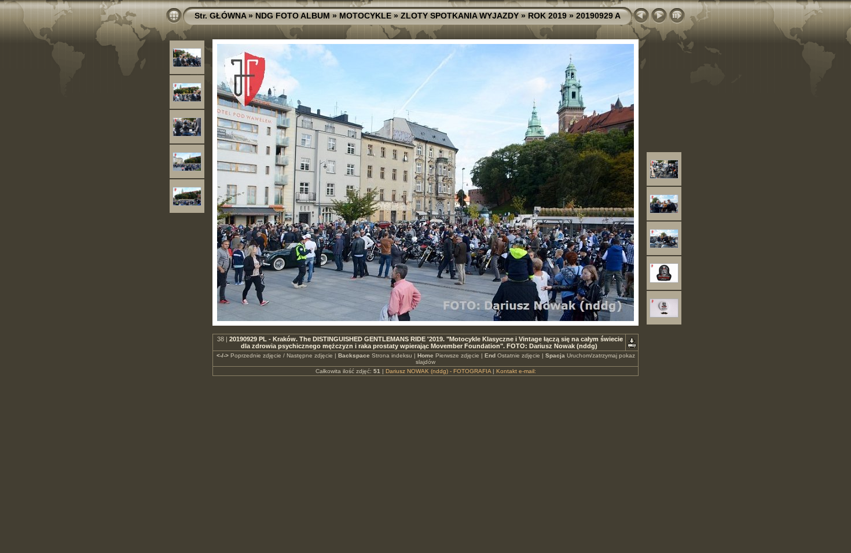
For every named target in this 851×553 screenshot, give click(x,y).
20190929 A (598, 15)
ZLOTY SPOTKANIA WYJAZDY (460, 15)
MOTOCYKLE (365, 15)
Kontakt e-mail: (516, 371)
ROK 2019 (547, 15)
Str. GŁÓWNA (220, 15)
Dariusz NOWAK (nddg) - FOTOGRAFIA (438, 371)
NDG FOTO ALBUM (292, 15)
